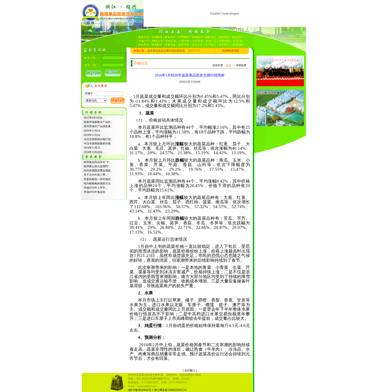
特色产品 (211, 40)
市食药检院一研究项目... (98, 179)
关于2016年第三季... (95, 174)
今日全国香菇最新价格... (98, 143)
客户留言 (210, 44)
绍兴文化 (197, 44)
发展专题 (170, 44)
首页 (228, 65)
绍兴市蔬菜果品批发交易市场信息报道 (155, 50)
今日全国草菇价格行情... (98, 139)
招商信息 (224, 40)
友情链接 (237, 44)
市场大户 (144, 40)
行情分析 (184, 40)
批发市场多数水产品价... (98, 122)
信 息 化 (237, 40)
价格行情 (171, 40)
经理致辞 (183, 37)
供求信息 (197, 40)
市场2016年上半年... (95, 187)
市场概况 (156, 37)
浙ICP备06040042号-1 (140, 390)
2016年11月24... (93, 130)
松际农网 (185, 374)
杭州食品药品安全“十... (97, 162)
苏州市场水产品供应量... (98, 126)
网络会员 (157, 40)
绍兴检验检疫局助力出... (98, 183)
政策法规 (183, 44)
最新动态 (210, 37)
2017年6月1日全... (94, 117)
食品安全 (237, 37)
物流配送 (156, 44)
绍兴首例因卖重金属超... (98, 170)
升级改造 (197, 37)
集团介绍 (143, 37)
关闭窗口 (189, 370)
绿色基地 (143, 44)
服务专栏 (170, 37)
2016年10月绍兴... (94, 152)
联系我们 (224, 44)
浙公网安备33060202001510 (170, 390)
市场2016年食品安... (95, 192)
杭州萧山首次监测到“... (97, 166)
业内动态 (224, 37)
